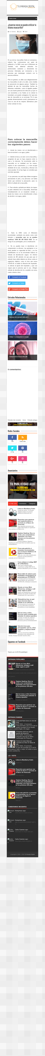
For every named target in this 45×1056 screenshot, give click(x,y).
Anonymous (20, 810)
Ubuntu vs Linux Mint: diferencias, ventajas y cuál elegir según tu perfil (24, 665)
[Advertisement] (22, 120)
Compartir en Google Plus (20, 289)
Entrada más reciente (14, 420)
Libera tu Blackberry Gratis (24, 760)
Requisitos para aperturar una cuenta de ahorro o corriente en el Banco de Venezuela (26, 706)
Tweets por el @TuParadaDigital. (18, 652)
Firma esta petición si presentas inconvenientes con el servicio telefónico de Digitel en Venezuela (26, 795)
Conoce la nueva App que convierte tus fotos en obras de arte (25, 742)
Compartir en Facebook (19, 277)
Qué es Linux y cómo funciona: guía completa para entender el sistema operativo (26, 695)
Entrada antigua (32, 420)
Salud (25, 31)
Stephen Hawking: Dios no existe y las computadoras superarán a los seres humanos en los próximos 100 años (26, 684)
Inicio (24, 420)
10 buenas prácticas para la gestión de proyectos (24, 732)
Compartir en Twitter (18, 283)
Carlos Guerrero (21, 829)
